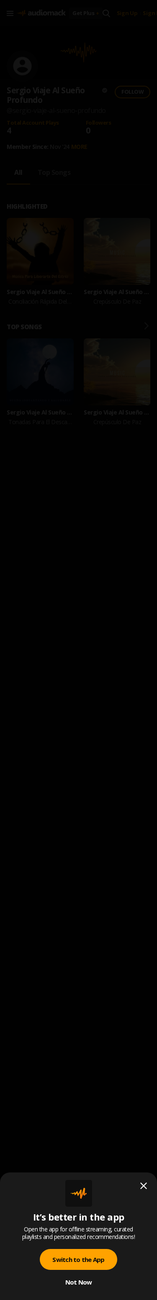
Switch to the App (78, 1259)
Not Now (78, 1282)
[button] (78, 650)
